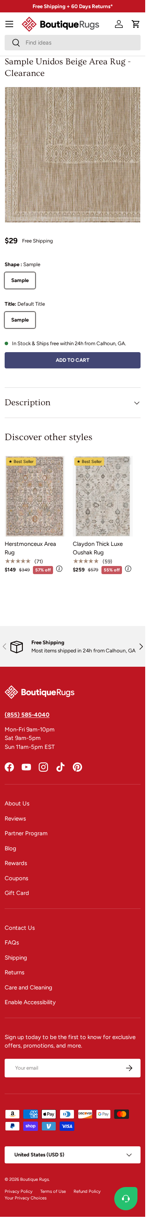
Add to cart (72, 360)
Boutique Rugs (34, 1179)
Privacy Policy (19, 1191)
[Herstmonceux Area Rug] (35, 496)
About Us (17, 803)
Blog (10, 848)
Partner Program (26, 833)
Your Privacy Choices (25, 1198)
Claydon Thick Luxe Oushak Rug (98, 548)
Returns (14, 972)
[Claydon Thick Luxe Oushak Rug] (103, 496)
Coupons (16, 878)
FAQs (12, 942)
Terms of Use (53, 1191)
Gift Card (17, 892)
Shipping (16, 957)
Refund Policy (87, 1191)
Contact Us (20, 927)
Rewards (16, 863)
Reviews (15, 818)
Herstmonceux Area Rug (30, 548)
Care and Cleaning (28, 987)
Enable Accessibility (30, 1002)
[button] (135, 24)
